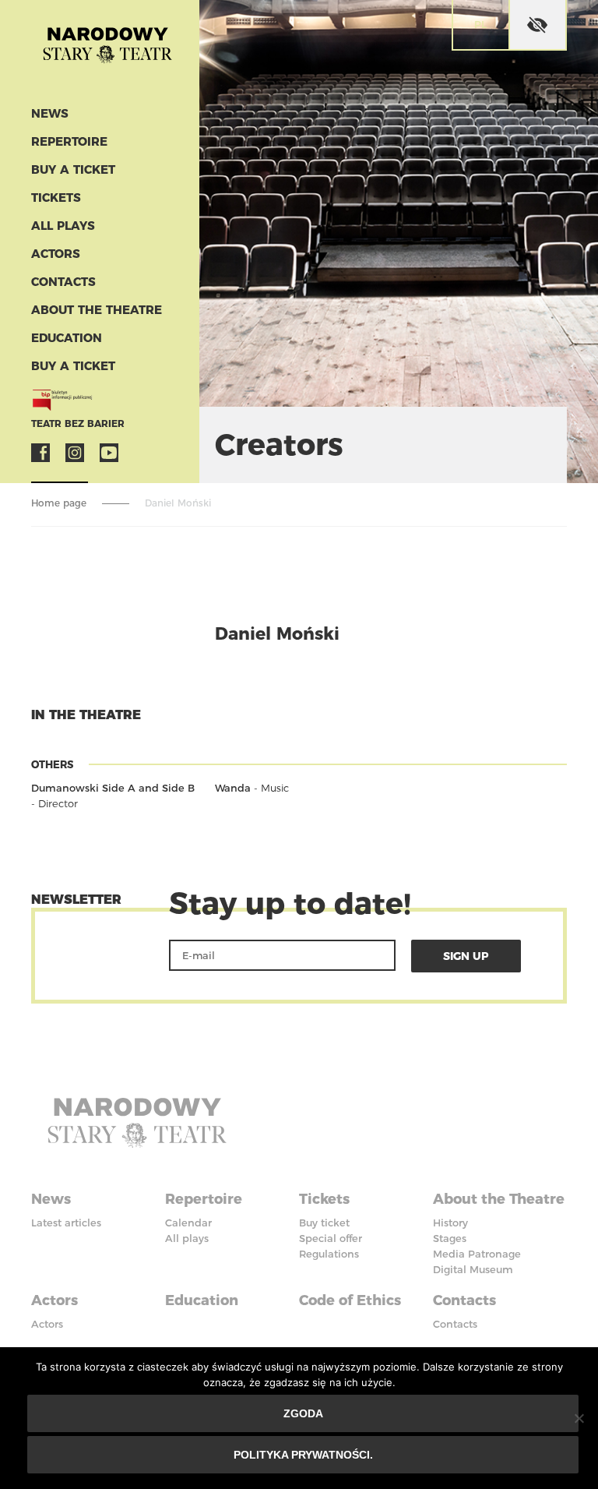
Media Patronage (477, 1253)
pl (480, 24)
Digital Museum (473, 1269)
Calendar (188, 1222)
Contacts (63, 281)
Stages (449, 1238)
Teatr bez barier (78, 423)
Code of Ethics (350, 1300)
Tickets (56, 197)
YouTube (109, 452)
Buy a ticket (73, 169)
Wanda (233, 788)
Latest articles (66, 1222)
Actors (55, 253)
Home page (58, 503)
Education (66, 337)
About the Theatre (96, 309)
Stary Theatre (107, 50)
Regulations (329, 1253)
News (50, 113)
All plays (63, 225)
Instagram (74, 452)
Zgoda (303, 1413)
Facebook (40, 452)
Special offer (330, 1238)
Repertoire (69, 141)
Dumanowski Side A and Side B (113, 788)
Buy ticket (324, 1222)
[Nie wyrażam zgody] (578, 1418)
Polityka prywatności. (303, 1454)
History (450, 1222)
